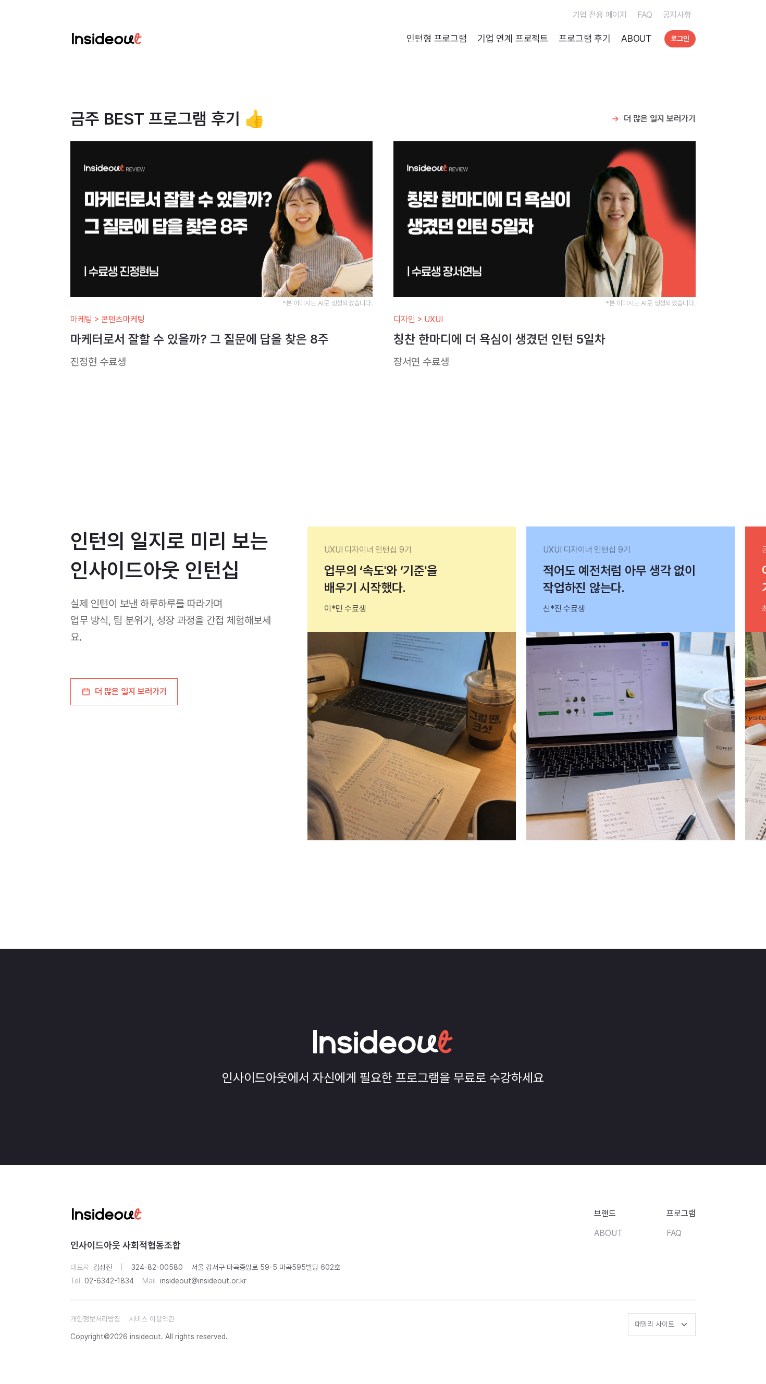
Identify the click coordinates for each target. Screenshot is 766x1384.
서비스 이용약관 (152, 1319)
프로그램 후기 (585, 38)
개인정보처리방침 (95, 1319)
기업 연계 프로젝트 (512, 38)
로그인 (680, 38)
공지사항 (677, 15)
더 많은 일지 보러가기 (660, 119)
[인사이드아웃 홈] (106, 38)
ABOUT (636, 38)
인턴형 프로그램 (436, 38)
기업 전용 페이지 (600, 15)
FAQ (644, 15)
